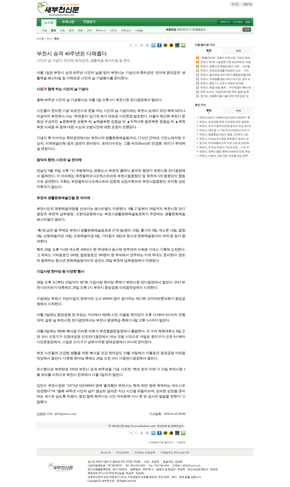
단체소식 (126, 30)
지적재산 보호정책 (144, 452)
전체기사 (225, 22)
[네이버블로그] (183, 45)
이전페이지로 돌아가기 (162, 442)
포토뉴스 (101, 30)
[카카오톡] (165, 45)
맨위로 (181, 442)
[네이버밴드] (177, 45)
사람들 (139, 30)
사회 (62, 30)
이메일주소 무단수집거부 (174, 452)
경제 (71, 30)
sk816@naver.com (65, 414)
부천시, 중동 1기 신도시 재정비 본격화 (222, 83)
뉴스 (49, 38)
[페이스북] (159, 45)
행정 (53, 30)
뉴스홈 (40, 38)
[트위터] (153, 45)
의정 (44, 30)
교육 (89, 30)
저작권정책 (122, 452)
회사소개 (106, 452)
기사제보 (237, 22)
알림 (247, 22)
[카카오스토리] (171, 45)
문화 (80, 30)
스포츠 (113, 30)
